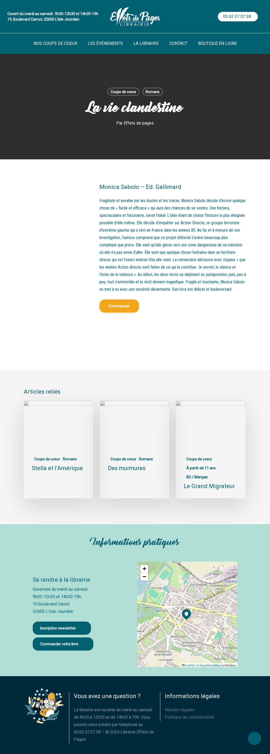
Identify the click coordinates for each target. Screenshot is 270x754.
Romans (153, 92)
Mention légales (180, 709)
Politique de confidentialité (189, 717)
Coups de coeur (123, 92)
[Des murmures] (134, 449)
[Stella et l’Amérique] (58, 449)
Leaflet (189, 665)
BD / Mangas (197, 477)
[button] (119, 306)
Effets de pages (139, 123)
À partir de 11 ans (201, 468)
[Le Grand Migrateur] (210, 449)
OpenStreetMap (210, 665)
